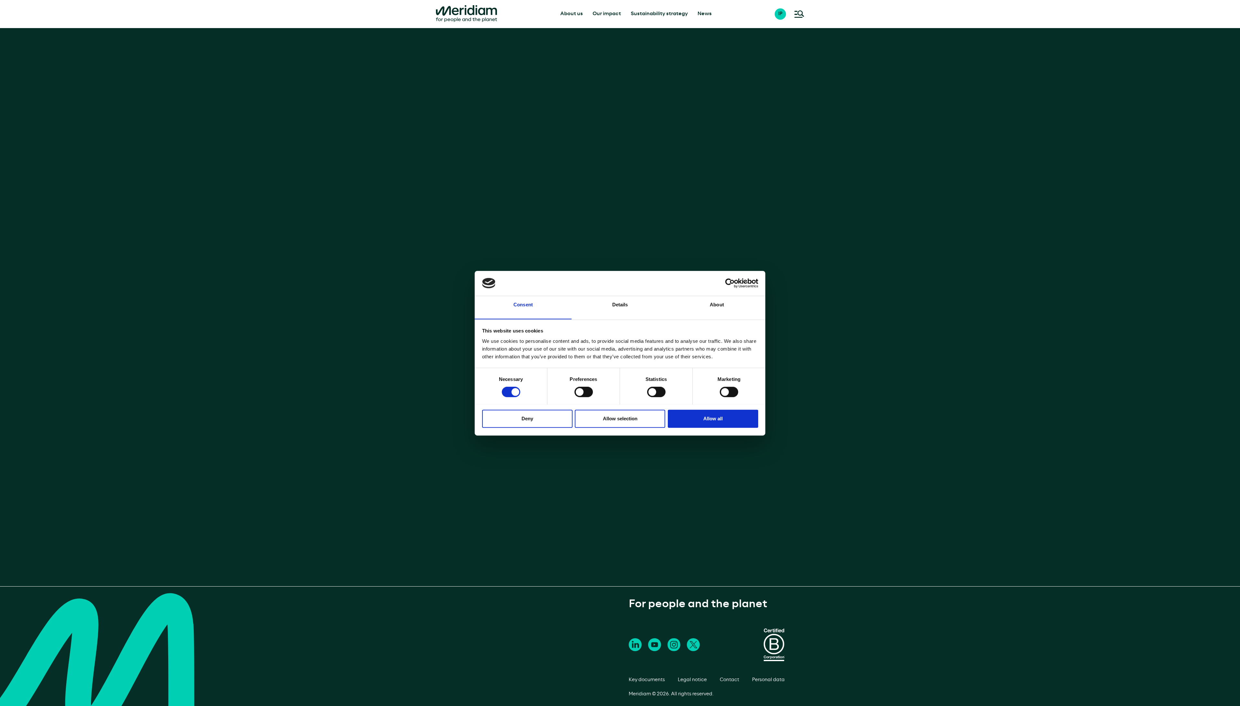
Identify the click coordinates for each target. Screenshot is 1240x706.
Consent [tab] (523, 304)
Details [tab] (620, 304)
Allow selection (620, 418)
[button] (783, 14)
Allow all (713, 418)
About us (571, 13)
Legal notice (692, 679)
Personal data (768, 679)
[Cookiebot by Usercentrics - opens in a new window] (730, 283)
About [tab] (717, 304)
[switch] (583, 392)
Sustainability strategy (659, 13)
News (705, 13)
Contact (729, 679)
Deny (527, 418)
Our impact (607, 13)
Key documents (647, 679)
